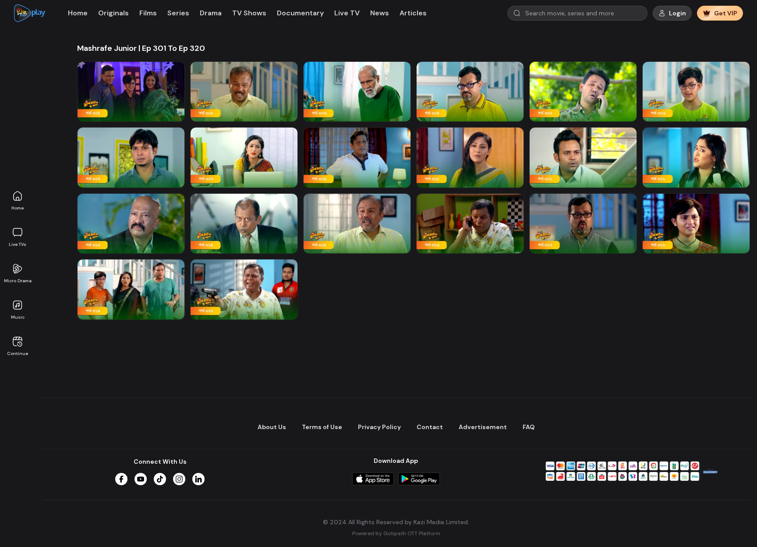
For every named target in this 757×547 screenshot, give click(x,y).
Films (148, 13)
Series (178, 13)
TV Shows (249, 13)
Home (17, 208)
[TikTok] (160, 479)
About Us (272, 427)
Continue (17, 353)
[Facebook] (121, 479)
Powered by (396, 533)
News (379, 13)
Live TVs (17, 244)
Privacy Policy (379, 427)
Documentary (300, 13)
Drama (211, 13)
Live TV (347, 13)
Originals (113, 13)
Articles (413, 13)
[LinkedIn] (198, 479)
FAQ (528, 427)
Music (18, 317)
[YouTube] (140, 479)
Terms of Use (322, 427)
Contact (430, 427)
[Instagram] (179, 479)
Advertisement (483, 427)
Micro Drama (18, 281)
